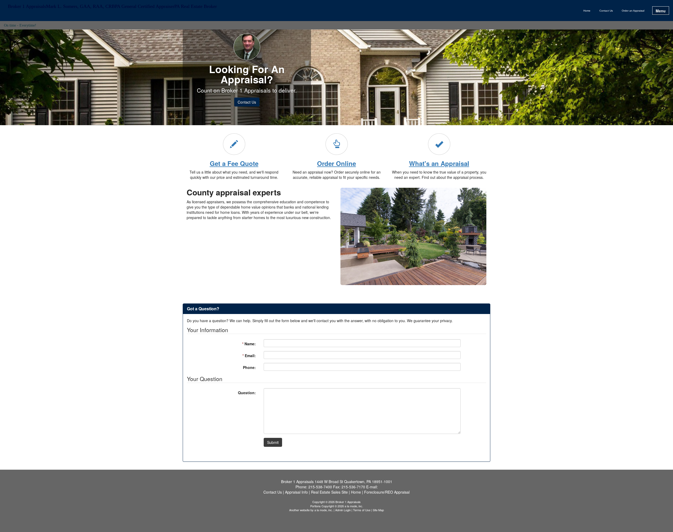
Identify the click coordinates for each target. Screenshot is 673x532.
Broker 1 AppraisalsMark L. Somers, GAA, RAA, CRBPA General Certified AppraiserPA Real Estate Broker (112, 6)
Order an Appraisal (633, 10)
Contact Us (606, 10)
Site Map (378, 510)
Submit (273, 442)
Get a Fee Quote (234, 163)
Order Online (336, 163)
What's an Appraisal (439, 163)
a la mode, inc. (323, 510)
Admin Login (343, 510)
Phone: (249, 367)
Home (586, 10)
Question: (247, 392)
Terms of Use (361, 510)
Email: (249, 355)
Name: (249, 343)
